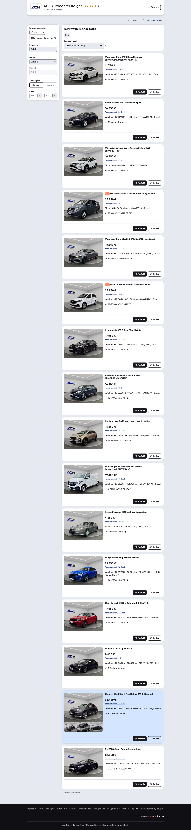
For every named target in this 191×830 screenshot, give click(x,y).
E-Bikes (87, 825)
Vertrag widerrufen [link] (53, 809)
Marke (32, 57)
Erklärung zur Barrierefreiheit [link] (116, 809)
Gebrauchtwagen (103, 825)
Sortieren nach (70, 41)
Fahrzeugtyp (35, 45)
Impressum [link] (32, 809)
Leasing (50, 85)
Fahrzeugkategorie (38, 28)
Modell (32, 68)
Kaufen (36, 85)
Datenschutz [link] (70, 809)
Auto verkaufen (72, 825)
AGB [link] (41, 809)
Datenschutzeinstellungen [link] (89, 809)
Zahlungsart (34, 81)
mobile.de (124, 825)
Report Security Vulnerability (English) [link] (147, 809)
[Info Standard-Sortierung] (106, 46)
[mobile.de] (157, 816)
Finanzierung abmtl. (114, 69)
